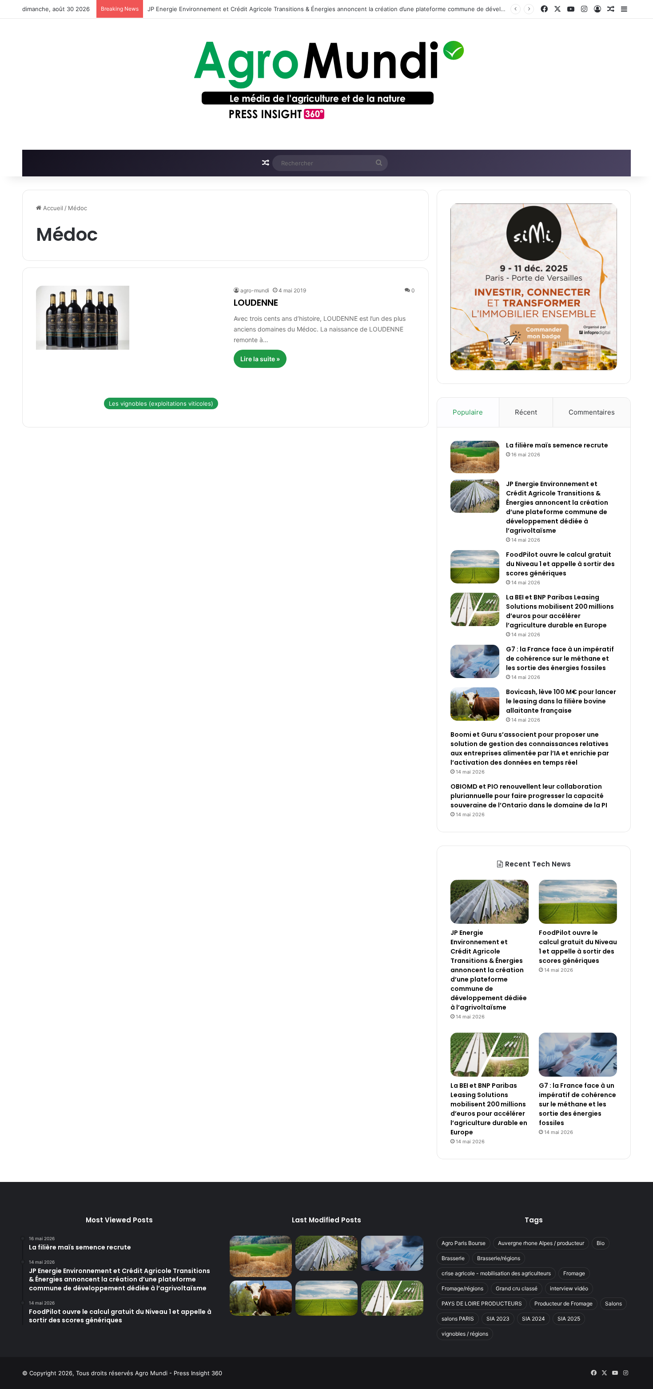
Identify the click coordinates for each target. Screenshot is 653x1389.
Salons (613, 1303)
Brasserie (453, 1258)
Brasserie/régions (498, 1258)
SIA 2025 (568, 1318)
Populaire (468, 412)
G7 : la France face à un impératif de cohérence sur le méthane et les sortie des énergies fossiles (560, 658)
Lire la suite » (260, 359)
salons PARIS (458, 1318)
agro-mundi (254, 290)
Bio (601, 1243)
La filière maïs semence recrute (557, 445)
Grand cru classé (517, 1288)
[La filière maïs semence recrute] (474, 457)
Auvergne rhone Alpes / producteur (541, 1243)
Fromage (574, 1273)
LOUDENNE (256, 302)
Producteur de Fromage (563, 1303)
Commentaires (592, 412)
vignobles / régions (465, 1333)
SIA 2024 (533, 1318)
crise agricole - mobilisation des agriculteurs (496, 1273)
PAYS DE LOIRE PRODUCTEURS (482, 1303)
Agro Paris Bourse (464, 1243)
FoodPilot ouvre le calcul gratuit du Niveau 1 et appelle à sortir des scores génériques (560, 564)
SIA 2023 (498, 1318)
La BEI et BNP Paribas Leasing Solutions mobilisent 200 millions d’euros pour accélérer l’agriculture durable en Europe (560, 611)
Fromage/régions (462, 1288)
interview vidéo (569, 1288)
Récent (526, 412)
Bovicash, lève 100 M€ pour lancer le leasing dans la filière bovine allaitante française (561, 701)
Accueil (52, 208)
